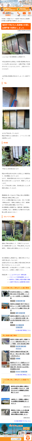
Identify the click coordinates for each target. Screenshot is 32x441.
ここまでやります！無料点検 (18, 274)
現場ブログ (10, 18)
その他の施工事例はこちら (23, 330)
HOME (4, 18)
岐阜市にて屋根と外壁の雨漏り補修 (20, 279)
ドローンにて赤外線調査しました (19, 277)
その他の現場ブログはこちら (22, 421)
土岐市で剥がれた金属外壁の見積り (20, 282)
